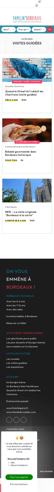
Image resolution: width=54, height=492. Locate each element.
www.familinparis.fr (17, 407)
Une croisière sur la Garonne (22, 346)
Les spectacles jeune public (21, 338)
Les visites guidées (16, 362)
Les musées (12, 358)
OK (49, 29)
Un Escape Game (15, 382)
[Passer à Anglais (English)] (36, 5)
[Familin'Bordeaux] (27, 18)
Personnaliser (19, 484)
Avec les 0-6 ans (15, 301)
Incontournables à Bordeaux (21, 316)
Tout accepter (19, 477)
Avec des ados (14, 309)
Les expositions (14, 366)
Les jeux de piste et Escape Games (25, 342)
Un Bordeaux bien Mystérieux (22, 386)
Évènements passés (17, 401)
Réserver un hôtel (16, 323)
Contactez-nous (15, 428)
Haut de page (46, 471)
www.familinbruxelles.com (21, 412)
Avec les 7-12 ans (15, 305)
